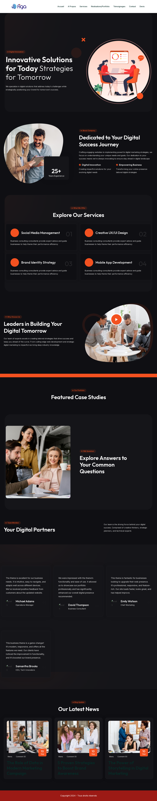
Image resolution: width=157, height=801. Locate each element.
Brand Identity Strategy (38, 262)
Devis (142, 6)
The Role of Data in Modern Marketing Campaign (25, 768)
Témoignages (119, 6)
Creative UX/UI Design (112, 233)
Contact (132, 6)
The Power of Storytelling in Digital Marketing (128, 768)
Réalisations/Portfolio (100, 6)
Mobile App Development (114, 262)
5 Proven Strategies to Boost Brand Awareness (76, 768)
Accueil (60, 6)
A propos (72, 6)
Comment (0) (21, 757)
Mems (10, 757)
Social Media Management (40, 233)
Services (83, 6)
